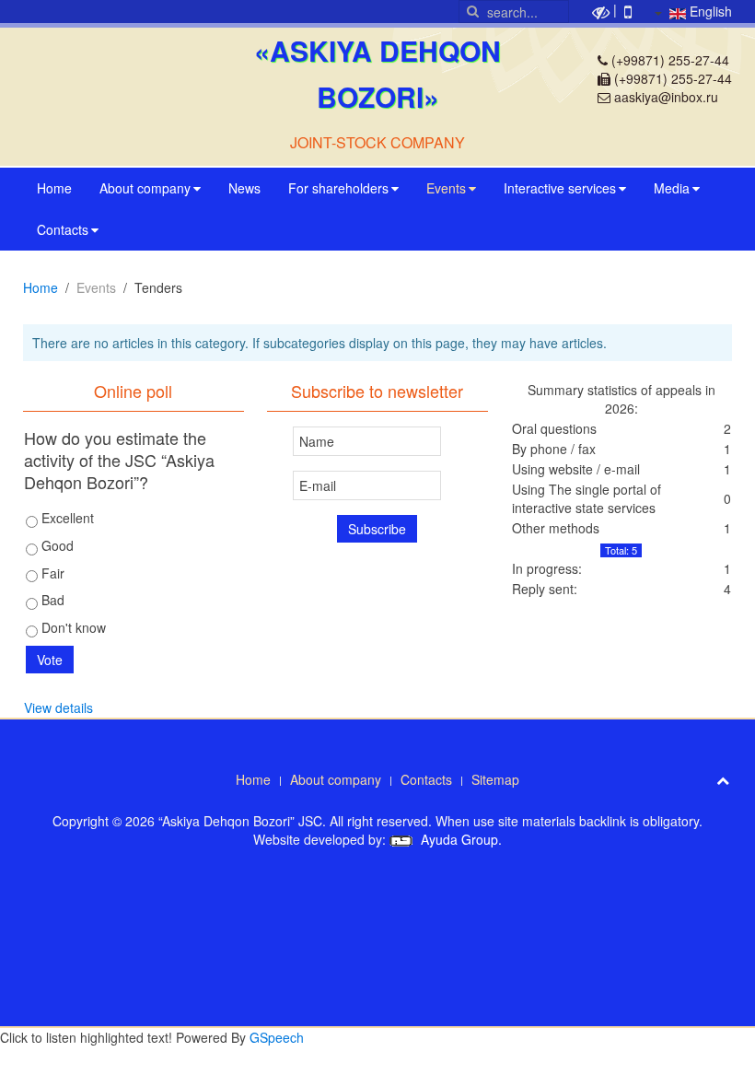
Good (56, 545)
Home (54, 188)
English (709, 11)
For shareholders (338, 188)
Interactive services (560, 188)
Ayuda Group (457, 839)
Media (672, 188)
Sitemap (495, 779)
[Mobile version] (628, 10)
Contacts (62, 229)
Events (446, 188)
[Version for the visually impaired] (601, 10)
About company (145, 188)
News (244, 188)
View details (58, 707)
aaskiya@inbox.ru (666, 97)
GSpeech (277, 1037)
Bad (51, 599)
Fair (51, 573)
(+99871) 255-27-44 (670, 60)
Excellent (66, 517)
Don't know (72, 627)
